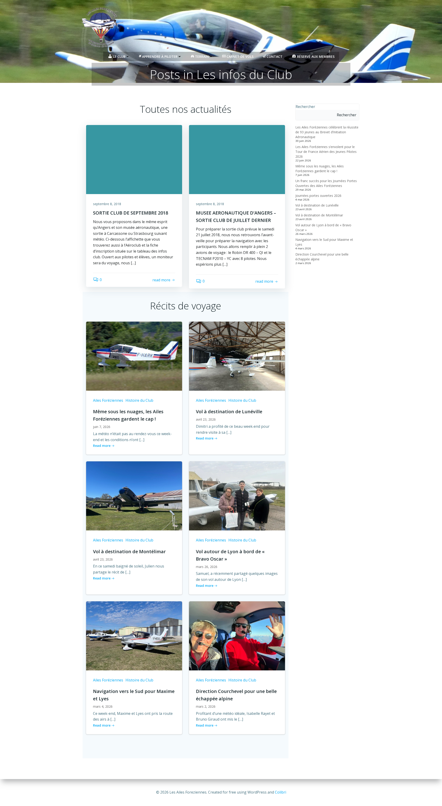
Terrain (202, 56)
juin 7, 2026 (101, 427)
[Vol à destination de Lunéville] (237, 355)
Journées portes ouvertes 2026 (318, 195)
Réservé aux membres (315, 56)
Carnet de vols (240, 56)
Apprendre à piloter (159, 56)
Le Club (119, 56)
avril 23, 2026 (206, 419)
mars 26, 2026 (206, 566)
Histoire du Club (139, 400)
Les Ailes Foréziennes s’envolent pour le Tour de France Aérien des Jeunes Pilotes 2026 (326, 152)
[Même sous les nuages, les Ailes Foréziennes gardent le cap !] (134, 355)
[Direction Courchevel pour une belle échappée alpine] (237, 635)
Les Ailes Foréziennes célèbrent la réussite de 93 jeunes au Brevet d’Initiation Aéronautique (326, 132)
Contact (274, 56)
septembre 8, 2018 (107, 204)
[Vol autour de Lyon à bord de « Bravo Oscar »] (237, 495)
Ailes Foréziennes (108, 400)
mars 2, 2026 (205, 706)
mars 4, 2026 (103, 706)
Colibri (280, 792)
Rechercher (305, 106)
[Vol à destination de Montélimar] (134, 495)
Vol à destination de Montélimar (319, 215)
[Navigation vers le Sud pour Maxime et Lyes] (134, 635)
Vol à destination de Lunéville (317, 205)
